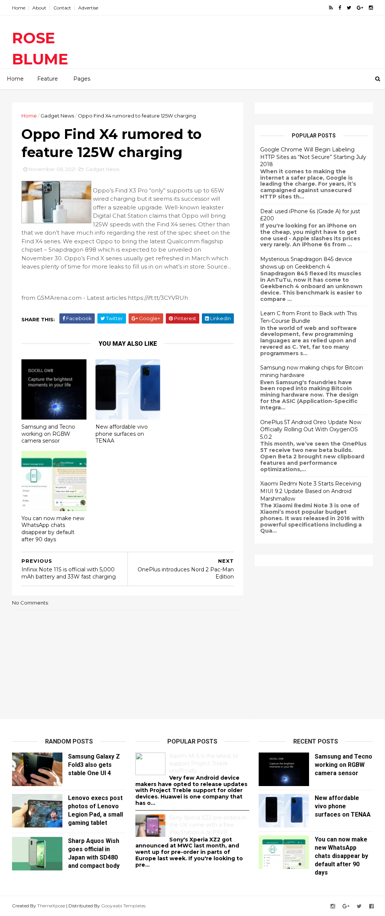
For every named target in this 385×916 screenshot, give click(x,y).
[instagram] (371, 7)
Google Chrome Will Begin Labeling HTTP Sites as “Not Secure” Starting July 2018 (313, 157)
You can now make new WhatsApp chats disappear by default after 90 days (52, 529)
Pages (81, 78)
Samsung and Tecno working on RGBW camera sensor (48, 433)
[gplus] (360, 7)
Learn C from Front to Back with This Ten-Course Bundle (308, 317)
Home (18, 8)
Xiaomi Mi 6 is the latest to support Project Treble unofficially (203, 763)
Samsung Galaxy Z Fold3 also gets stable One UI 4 (94, 765)
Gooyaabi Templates (123, 905)
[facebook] (339, 7)
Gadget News (57, 116)
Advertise (88, 8)
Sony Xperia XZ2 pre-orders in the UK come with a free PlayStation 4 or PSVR (207, 825)
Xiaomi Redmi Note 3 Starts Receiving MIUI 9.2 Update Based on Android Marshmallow (310, 491)
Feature (47, 78)
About (39, 8)
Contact (62, 8)
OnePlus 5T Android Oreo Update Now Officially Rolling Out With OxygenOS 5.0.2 (310, 429)
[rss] (331, 7)
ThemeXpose (51, 905)
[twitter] (349, 7)
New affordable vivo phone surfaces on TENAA (121, 433)
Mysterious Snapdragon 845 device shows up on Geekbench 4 (306, 263)
